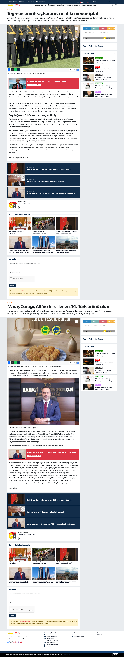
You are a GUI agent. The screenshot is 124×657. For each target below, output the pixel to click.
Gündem (70, 5)
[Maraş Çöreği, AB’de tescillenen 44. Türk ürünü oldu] (43, 339)
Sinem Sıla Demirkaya (15, 366)
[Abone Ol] (77, 69)
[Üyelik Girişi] (115, 2)
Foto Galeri (13, 1)
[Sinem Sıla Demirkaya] (13, 535)
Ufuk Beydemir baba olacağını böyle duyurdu (103, 95)
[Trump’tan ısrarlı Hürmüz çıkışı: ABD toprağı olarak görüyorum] (20, 242)
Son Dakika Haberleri (52, 644)
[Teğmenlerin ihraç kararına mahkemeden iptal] (43, 46)
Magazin (97, 91)
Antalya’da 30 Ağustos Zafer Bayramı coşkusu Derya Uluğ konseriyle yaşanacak (104, 87)
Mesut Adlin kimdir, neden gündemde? (103, 78)
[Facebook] (8, 642)
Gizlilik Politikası (100, 634)
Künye (75, 633)
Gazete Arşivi (41, 1)
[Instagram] (18, 642)
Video (23, 1)
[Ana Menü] (116, 5)
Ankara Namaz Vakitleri (53, 636)
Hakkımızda (77, 634)
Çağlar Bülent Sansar (15, 73)
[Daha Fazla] (18, 69)
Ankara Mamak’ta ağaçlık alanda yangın (105, 70)
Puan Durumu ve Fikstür (53, 640)
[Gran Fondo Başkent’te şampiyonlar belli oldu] (43, 223)
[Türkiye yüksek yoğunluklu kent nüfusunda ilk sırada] (67, 242)
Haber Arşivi (50, 646)
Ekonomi (77, 5)
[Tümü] (114, 54)
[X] (11, 642)
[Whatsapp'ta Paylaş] (15, 69)
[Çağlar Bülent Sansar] (13, 205)
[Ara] (112, 5)
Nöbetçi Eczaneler (52, 633)
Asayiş (84, 5)
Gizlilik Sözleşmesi (79, 636)
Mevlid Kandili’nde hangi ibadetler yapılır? (105, 62)
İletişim (97, 633)
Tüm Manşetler (51, 642)
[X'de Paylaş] (12, 69)
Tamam (115, 654)
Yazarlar (31, 1)
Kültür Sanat (98, 83)
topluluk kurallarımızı (24, 291)
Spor (94, 5)
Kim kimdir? (98, 75)
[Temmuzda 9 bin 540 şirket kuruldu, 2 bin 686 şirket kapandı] (43, 242)
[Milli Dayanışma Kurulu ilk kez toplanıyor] (20, 223)
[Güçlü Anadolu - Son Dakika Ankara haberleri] (13, 5)
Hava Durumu (50, 634)
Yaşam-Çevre (99, 58)
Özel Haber (52, 5)
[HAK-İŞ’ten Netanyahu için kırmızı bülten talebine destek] (67, 223)
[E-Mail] (19, 207)
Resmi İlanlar (61, 5)
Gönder (12, 285)
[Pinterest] (14, 642)
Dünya (89, 5)
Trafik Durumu (50, 638)
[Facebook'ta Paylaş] (9, 69)
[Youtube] (21, 642)
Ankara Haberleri (40, 5)
